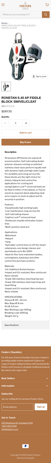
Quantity (5, 117)
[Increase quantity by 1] (26, 123)
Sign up (41, 406)
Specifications (12, 325)
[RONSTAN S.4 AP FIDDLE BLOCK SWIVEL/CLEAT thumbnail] (6, 86)
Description (10, 152)
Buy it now (25, 142)
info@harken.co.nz (9, 429)
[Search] (46, 14)
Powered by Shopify (25, 458)
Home (4, 23)
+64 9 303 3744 (9, 426)
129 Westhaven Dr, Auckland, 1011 (17, 423)
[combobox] (21, 14)
